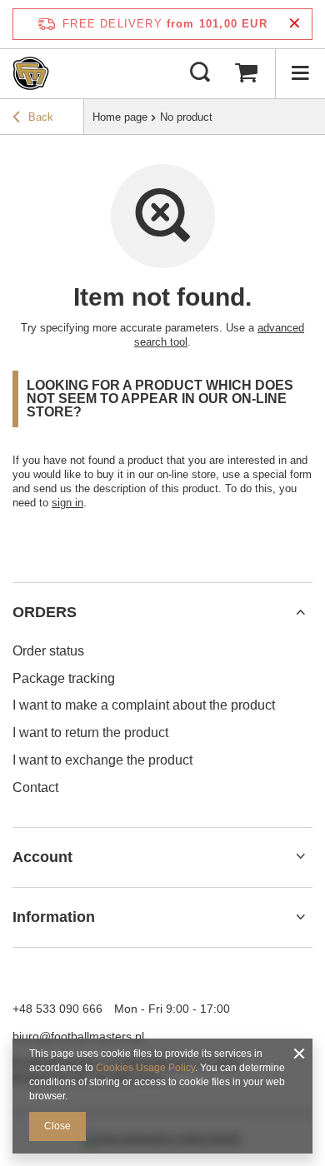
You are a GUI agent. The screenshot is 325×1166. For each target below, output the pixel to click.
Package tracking (63, 678)
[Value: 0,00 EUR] (246, 73)
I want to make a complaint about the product (143, 705)
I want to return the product (90, 732)
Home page (120, 117)
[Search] (200, 73)
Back (40, 117)
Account (42, 857)
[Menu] (300, 73)
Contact (35, 787)
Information (53, 917)
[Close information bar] (294, 23)
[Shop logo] (30, 73)
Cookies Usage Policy (145, 1068)
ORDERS (44, 612)
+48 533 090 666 (57, 1008)
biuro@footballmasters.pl (78, 1036)
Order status (48, 651)
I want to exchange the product (102, 760)
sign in (67, 502)
